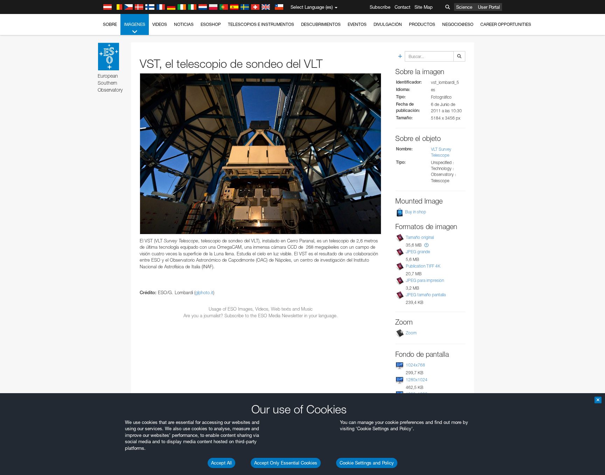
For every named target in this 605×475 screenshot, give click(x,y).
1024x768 (415, 365)
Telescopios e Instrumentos (261, 24)
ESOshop (211, 24)
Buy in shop (415, 211)
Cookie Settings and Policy (367, 463)
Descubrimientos (321, 24)
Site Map (424, 7)
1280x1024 (416, 379)
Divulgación (388, 24)
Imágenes (134, 24)
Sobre (110, 24)
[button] (426, 245)
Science (464, 7)
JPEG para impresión (425, 280)
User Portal (489, 7)
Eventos (357, 24)
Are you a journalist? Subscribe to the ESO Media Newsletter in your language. (260, 315)
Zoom (411, 332)
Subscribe (380, 7)
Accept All (221, 463)
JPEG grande (418, 251)
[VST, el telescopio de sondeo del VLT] (260, 153)
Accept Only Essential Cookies (285, 463)
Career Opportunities (505, 24)
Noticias (184, 24)
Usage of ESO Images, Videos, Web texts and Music (261, 309)
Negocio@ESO (457, 24)
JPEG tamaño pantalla (426, 294)
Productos (422, 24)
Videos (159, 24)
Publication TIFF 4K (423, 266)
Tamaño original (420, 237)
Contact (402, 7)
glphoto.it (204, 292)
